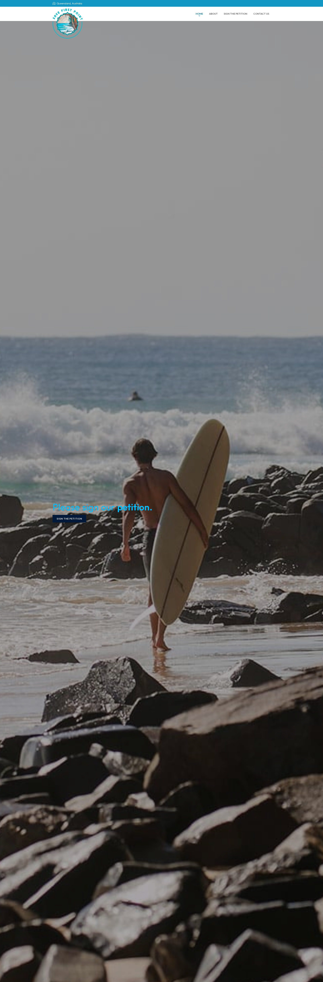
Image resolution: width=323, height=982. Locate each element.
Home (199, 13)
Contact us (261, 13)
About (213, 13)
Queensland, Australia (69, 3)
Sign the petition (235, 13)
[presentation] (6, 447)
